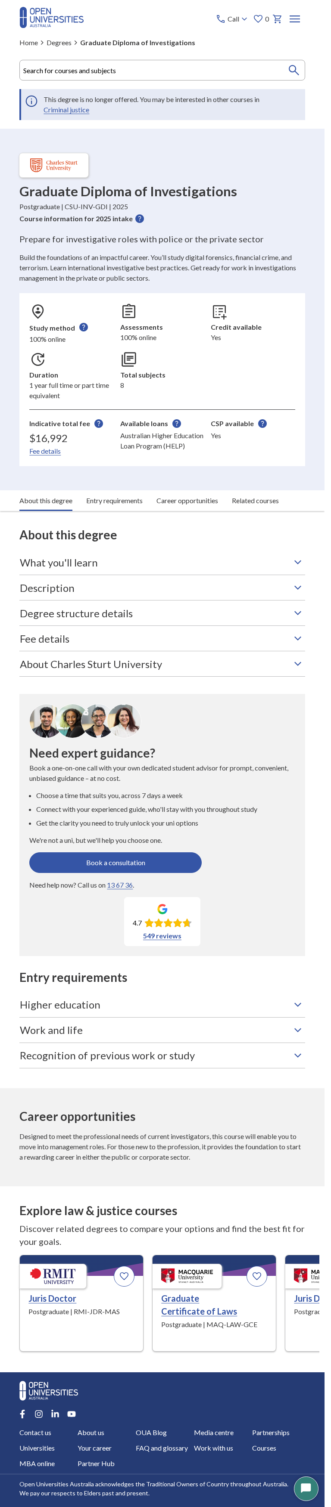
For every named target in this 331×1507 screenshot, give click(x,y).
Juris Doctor (52, 1298)
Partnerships (271, 1432)
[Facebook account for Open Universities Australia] (22, 1414)
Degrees (59, 42)
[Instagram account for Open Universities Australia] (39, 1414)
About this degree (45, 500)
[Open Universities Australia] (51, 25)
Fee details (45, 451)
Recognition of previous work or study (107, 1055)
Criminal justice (66, 109)
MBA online (37, 1463)
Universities (37, 1448)
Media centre (214, 1432)
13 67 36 (120, 885)
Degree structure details (76, 613)
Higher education (60, 1004)
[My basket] (277, 19)
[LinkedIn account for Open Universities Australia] (55, 1414)
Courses (264, 1448)
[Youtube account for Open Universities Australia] (71, 1414)
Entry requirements (114, 500)
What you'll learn (59, 562)
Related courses (255, 500)
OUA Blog (151, 1432)
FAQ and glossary (162, 1448)
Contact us (35, 1432)
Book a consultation (115, 862)
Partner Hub (96, 1463)
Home (28, 42)
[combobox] (162, 70)
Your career (95, 1448)
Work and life (51, 1030)
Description (47, 588)
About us (91, 1432)
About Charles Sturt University (91, 664)
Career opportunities (187, 500)
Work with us (213, 1448)
